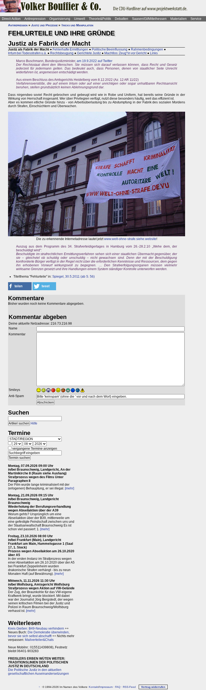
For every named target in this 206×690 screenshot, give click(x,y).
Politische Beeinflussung (109, 49)
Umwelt (79, 19)
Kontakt (93, 686)
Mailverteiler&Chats (39, 640)
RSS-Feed (129, 686)
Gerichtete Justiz (89, 53)
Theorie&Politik (100, 19)
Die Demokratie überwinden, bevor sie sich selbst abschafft (38, 634)
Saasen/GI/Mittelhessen (149, 19)
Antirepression (35, 19)
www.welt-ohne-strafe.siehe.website (130, 239)
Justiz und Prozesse (44, 25)
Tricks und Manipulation (77, 25)
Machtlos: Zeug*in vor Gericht (125, 53)
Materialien (178, 19)
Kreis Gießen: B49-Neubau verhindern (36, 628)
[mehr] (69, 488)
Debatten (121, 19)
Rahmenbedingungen (147, 49)
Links (154, 53)
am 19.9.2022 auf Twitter (94, 61)
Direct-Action (11, 19)
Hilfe (34, 423)
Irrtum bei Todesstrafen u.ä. (27, 53)
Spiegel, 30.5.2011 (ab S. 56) (73, 276)
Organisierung (59, 19)
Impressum (106, 686)
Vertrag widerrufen (153, 686)
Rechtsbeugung (61, 53)
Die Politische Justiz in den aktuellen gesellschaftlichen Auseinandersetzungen (38, 672)
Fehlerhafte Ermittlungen (70, 49)
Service (195, 19)
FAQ (117, 686)
